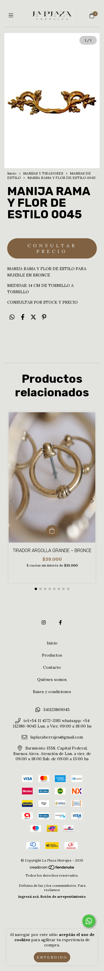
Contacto (52, 667)
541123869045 (56, 709)
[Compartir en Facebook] (22, 317)
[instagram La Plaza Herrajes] (43, 622)
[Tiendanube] (52, 868)
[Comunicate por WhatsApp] (88, 921)
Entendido (52, 957)
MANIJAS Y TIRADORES (43, 173)
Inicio (11, 173)
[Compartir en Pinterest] (44, 317)
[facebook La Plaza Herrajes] (60, 622)
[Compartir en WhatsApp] (12, 317)
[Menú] (12, 15)
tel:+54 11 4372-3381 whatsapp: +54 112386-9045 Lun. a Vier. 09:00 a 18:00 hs (52, 723)
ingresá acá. (29, 896)
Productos (52, 655)
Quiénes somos (52, 679)
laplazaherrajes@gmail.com (56, 737)
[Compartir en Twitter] (33, 317)
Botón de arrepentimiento (63, 896)
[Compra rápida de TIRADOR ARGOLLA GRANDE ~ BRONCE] (52, 531)
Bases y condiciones (52, 691)
